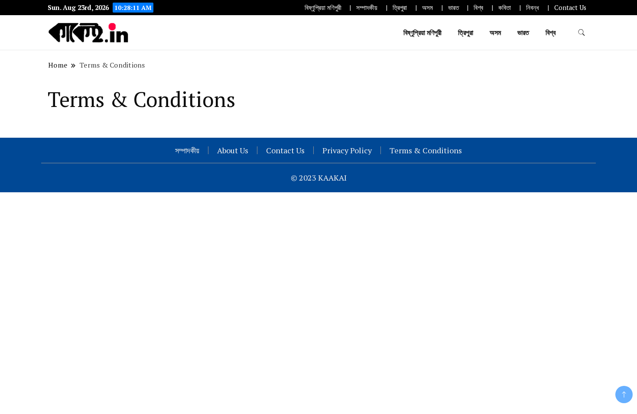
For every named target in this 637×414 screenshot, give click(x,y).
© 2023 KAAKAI (319, 177)
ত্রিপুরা (400, 7)
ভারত (453, 7)
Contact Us (570, 7)
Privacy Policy (347, 150)
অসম (427, 7)
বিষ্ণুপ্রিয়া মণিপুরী (323, 7)
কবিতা (504, 7)
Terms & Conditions (426, 150)
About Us (232, 150)
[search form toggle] (581, 33)
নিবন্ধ (532, 7)
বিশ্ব (478, 7)
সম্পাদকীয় (366, 7)
